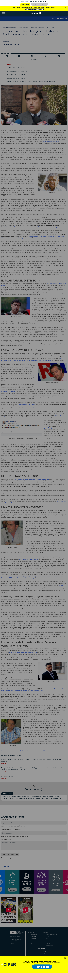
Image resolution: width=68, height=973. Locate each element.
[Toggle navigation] (3, 13)
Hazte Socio (25, 4)
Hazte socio (42, 966)
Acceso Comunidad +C (40, 4)
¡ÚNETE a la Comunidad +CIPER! (34, 9)
